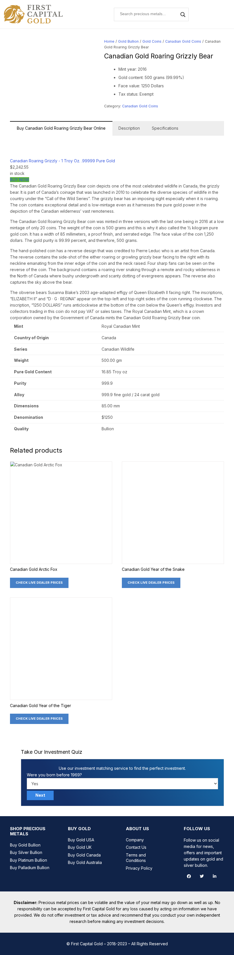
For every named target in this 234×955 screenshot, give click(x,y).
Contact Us (136, 847)
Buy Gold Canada (84, 855)
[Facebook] (189, 876)
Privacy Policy (139, 868)
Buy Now (19, 179)
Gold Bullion (128, 41)
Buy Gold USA (81, 839)
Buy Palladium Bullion (29, 867)
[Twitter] (202, 876)
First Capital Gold (87, 943)
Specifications (165, 128)
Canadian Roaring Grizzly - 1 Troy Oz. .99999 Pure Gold (62, 160)
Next (40, 795)
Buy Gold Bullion (25, 844)
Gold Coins (152, 41)
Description (129, 128)
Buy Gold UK (80, 847)
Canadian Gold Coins (183, 41)
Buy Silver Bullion (26, 852)
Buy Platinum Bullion (28, 860)
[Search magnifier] (183, 15)
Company (135, 839)
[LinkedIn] (214, 876)
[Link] (33, 14)
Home (109, 41)
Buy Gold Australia (85, 862)
